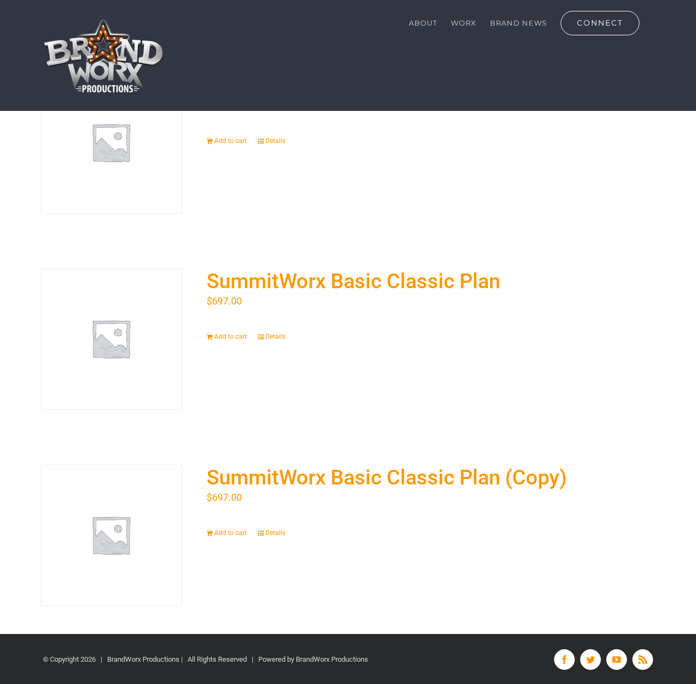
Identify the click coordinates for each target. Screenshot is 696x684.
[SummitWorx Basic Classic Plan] (111, 339)
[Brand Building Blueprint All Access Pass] (111, 143)
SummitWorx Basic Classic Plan (353, 281)
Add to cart (230, 141)
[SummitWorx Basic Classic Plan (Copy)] (111, 535)
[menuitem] (423, 23)
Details (275, 141)
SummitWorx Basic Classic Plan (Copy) (387, 477)
